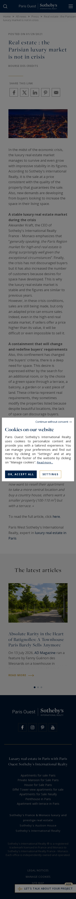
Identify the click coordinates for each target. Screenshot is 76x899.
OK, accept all (21, 474)
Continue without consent (51, 422)
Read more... (45, 462)
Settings (50, 474)
